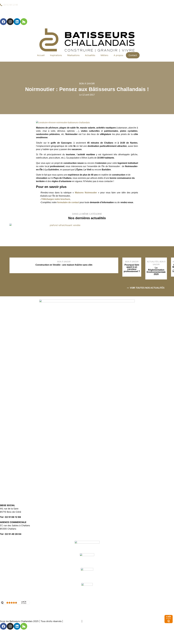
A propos (118, 55)
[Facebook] (3, 21)
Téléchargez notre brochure (55, 199)
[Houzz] (23, 21)
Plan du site (89, 621)
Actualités (90, 55)
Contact (133, 55)
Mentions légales (72, 621)
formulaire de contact (68, 202)
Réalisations (73, 55)
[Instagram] (10, 21)
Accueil (41, 55)
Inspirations (56, 55)
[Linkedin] (17, 21)
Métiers (104, 55)
